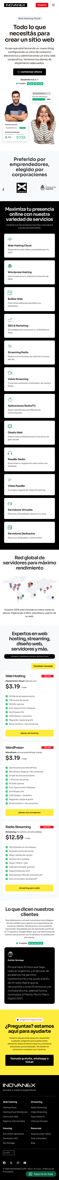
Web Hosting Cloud (29, 18)
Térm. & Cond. (34, 1169)
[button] (43, 666)
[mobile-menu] (53, 5)
